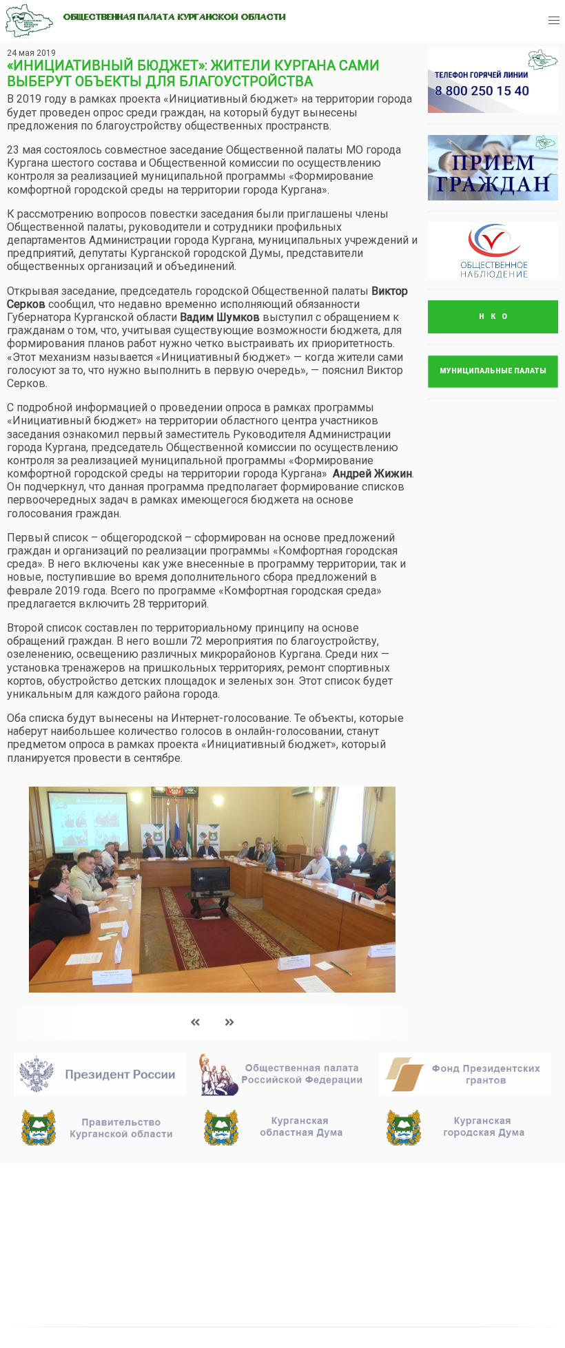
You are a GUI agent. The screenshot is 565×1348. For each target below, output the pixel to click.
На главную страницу (77, 1180)
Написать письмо (440, 1214)
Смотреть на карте (255, 1246)
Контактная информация (276, 1264)
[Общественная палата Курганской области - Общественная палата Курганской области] (29, 20)
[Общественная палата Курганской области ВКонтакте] (410, 1256)
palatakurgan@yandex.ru (453, 1196)
